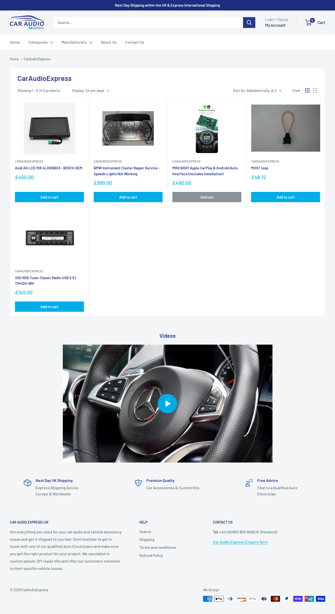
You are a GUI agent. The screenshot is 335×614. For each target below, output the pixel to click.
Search (145, 531)
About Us (108, 42)
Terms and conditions (157, 547)
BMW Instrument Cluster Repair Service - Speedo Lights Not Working (127, 171)
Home (15, 42)
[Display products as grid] (307, 90)
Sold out (207, 197)
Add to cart (49, 197)
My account (275, 25)
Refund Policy (151, 555)
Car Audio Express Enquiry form (240, 541)
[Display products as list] (315, 90)
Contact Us (134, 42)
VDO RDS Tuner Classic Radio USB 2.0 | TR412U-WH (45, 281)
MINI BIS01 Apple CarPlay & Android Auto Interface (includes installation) (205, 171)
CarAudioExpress (37, 59)
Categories (38, 42)
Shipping (147, 539)
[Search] (249, 22)
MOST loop (259, 168)
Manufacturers (74, 42)
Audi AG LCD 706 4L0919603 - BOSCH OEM (48, 168)
